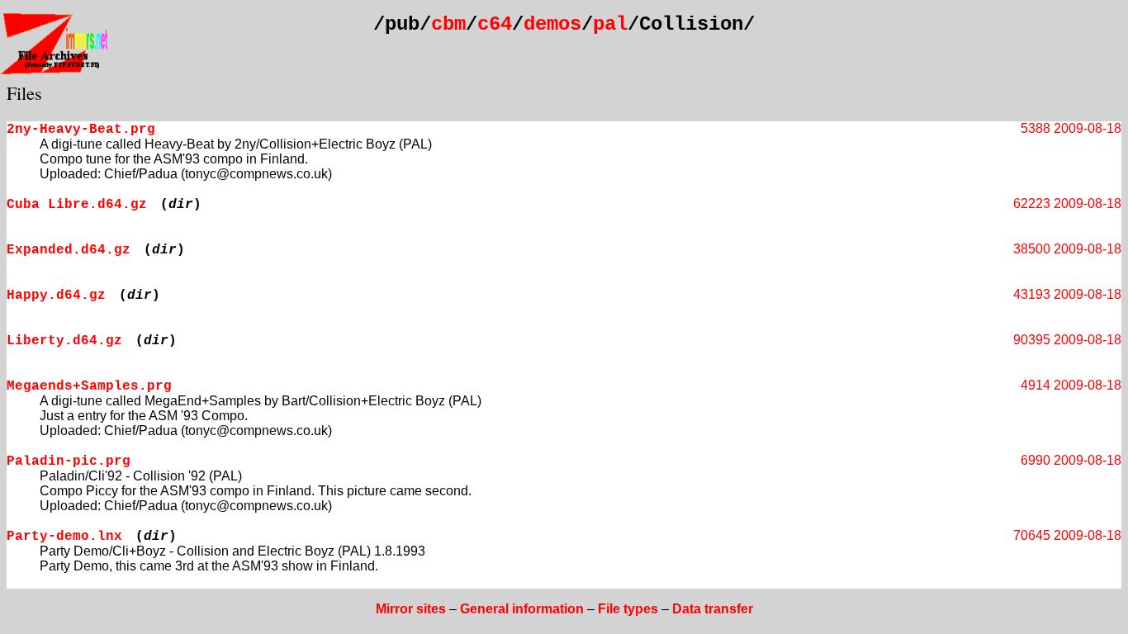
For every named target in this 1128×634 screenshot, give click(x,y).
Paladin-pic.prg (68, 461)
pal (610, 24)
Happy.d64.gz (56, 295)
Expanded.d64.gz (68, 250)
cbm (448, 24)
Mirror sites (411, 609)
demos (552, 24)
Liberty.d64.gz (64, 341)
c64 (494, 24)
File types (628, 609)
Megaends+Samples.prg (89, 386)
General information (522, 609)
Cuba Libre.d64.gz (77, 204)
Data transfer (712, 609)
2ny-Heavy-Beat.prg (81, 129)
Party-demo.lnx (64, 536)
